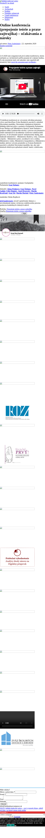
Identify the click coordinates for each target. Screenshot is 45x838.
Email (3, 794)
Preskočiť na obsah (7, 3)
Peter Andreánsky (14, 44)
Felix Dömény (11, 191)
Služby (7, 19)
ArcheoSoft (9, 9)
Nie (12, 825)
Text (1, 799)
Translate (17, 817)
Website (3, 801)
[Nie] (15, 825)
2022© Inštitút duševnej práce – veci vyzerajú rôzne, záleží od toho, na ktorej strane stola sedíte (21, 809)
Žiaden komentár (6, 46)
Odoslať (3, 804)
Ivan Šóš (12, 193)
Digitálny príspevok (12, 13)
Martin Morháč (22, 193)
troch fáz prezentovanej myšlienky (23, 62)
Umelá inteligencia (11, 15)
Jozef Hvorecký (24, 191)
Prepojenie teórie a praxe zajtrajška (19, 209)
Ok (9, 825)
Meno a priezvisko (7, 792)
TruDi (7, 7)
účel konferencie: (6, 201)
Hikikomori (9, 17)
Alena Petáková (13, 189)
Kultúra (7, 11)
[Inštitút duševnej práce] (9, 1)
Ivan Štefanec (14, 185)
